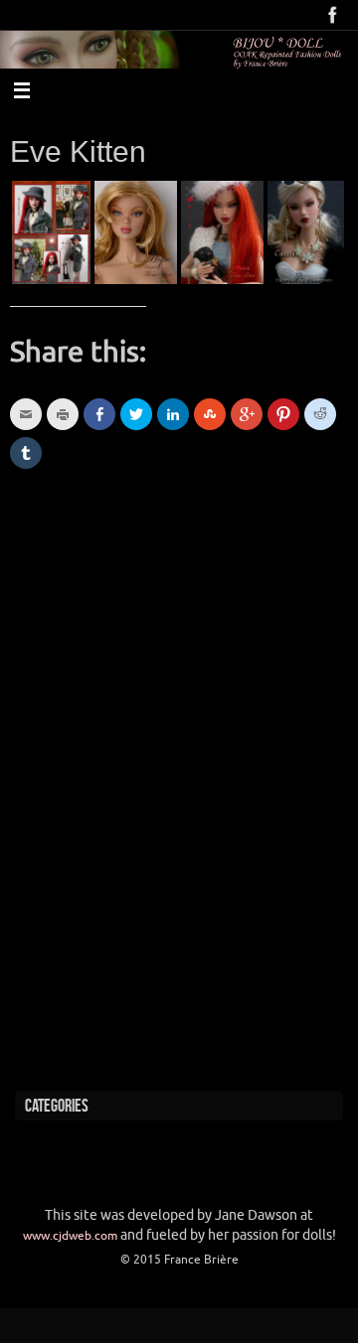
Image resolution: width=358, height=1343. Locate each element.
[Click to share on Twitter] (136, 414)
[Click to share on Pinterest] (283, 414)
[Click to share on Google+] (247, 414)
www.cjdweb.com (70, 1236)
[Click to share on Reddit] (320, 414)
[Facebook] (333, 15)
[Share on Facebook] (99, 414)
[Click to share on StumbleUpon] (210, 414)
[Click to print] (63, 414)
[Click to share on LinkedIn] (173, 414)
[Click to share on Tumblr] (26, 453)
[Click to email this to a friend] (26, 414)
